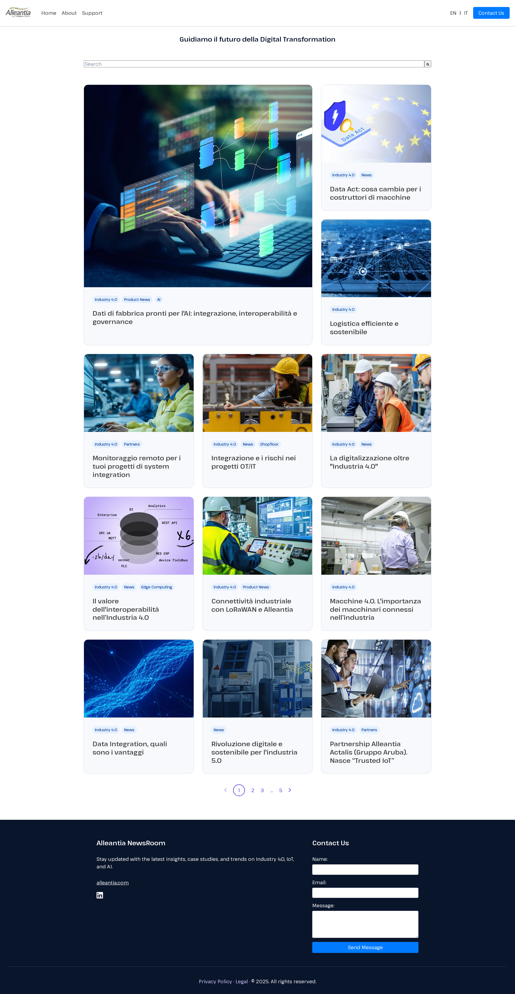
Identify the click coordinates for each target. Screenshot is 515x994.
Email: (319, 882)
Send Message (365, 947)
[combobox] (254, 64)
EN (453, 13)
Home (48, 13)
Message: (323, 905)
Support (92, 13)
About (69, 13)
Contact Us (491, 13)
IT (466, 13)
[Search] (427, 64)
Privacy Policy (215, 981)
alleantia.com (113, 882)
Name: (320, 859)
